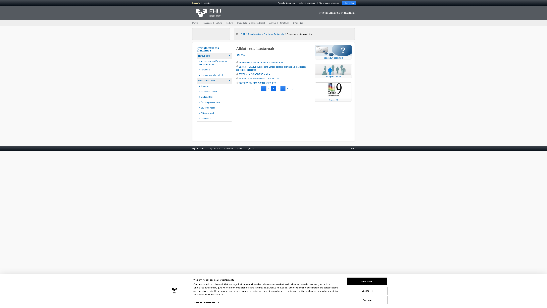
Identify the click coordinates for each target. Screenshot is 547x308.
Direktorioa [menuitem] (298, 22)
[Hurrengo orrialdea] (293, 88)
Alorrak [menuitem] (272, 22)
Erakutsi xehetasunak (204, 302)
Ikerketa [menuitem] (229, 22)
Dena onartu (367, 281)
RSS (243, 55)
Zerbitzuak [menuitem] (284, 22)
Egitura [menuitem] (219, 22)
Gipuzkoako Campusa (329, 2)
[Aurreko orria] (254, 88)
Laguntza (250, 148)
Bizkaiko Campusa (307, 2)
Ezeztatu (367, 300)
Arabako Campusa (286, 2)
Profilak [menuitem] (195, 22)
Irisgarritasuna (198, 148)
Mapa (239, 148)
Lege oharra (214, 148)
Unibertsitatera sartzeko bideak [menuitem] (251, 22)
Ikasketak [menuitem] (207, 22)
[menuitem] (196, 3)
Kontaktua (228, 148)
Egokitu (365, 290)
